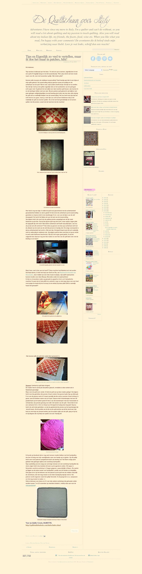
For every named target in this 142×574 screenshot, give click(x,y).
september (108, 218)
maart (106, 232)
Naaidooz (88, 302)
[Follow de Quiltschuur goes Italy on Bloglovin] (89, 191)
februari (107, 234)
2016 (105, 207)
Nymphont (90, 562)
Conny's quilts (89, 198)
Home (29, 50)
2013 (105, 238)
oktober (107, 216)
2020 (105, 199)
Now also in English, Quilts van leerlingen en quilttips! (103, 117)
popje (94, 211)
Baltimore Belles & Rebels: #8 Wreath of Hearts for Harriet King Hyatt (95, 227)
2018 (105, 203)
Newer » (75, 547)
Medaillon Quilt (79, 2)
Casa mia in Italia (88, 88)
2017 (105, 205)
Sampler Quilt (90, 2)
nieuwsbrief (30, 486)
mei (106, 225)
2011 (105, 242)
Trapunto (116, 2)
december (107, 212)
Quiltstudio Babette (88, 77)
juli (106, 222)
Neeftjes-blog (89, 273)
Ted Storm (86, 83)
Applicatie (36, 2)
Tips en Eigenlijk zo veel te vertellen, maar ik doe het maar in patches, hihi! (53, 57)
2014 (105, 210)
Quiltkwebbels (87, 85)
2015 (105, 209)
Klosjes (94, 303)
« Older (28, 547)
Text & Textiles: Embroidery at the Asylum (96, 240)
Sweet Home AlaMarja (91, 286)
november (107, 214)
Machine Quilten (68, 2)
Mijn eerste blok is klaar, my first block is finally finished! (104, 107)
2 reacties (75, 531)
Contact (59, 50)
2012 (105, 240)
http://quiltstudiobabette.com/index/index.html (43, 525)
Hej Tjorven (89, 249)
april (106, 231)
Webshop (49, 50)
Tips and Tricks (44, 543)
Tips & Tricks (100, 2)
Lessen (50, 2)
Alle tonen (99, 314)
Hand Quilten (57, 2)
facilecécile (88, 298)
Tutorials (109, 2)
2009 (105, 245)
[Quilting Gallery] (103, 555)
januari (107, 236)
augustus (107, 220)
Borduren (43, 2)
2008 (105, 247)
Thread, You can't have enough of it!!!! (100, 96)
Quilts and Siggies (90, 210)
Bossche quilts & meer (91, 261)
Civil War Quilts (90, 222)
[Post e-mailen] (44, 536)
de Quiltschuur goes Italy (65, 562)
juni (106, 223)
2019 (105, 201)
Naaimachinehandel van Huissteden (92, 80)
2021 (105, 197)
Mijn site (39, 50)
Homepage (52, 547)
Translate (115, 70)
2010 (105, 244)
